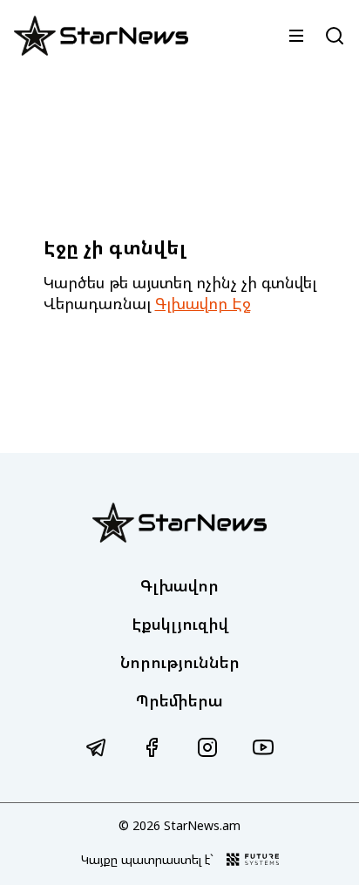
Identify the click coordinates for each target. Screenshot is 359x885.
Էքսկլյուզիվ (180, 623)
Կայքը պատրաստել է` (147, 859)
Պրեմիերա (179, 700)
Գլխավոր (179, 585)
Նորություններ (180, 662)
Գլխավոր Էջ (203, 303)
